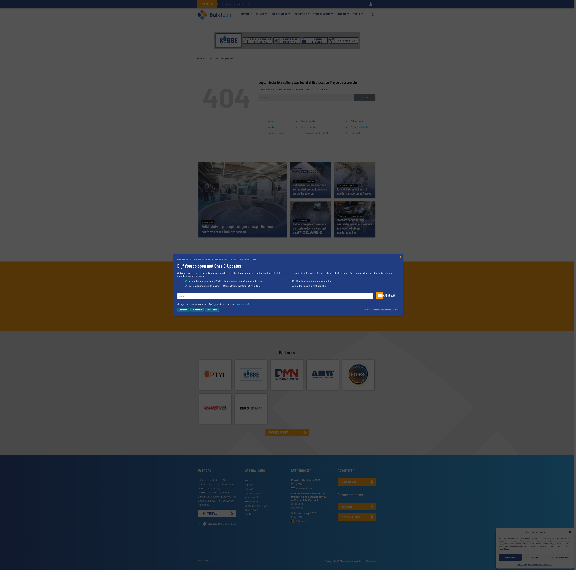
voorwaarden (244, 304)
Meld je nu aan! (380, 295)
